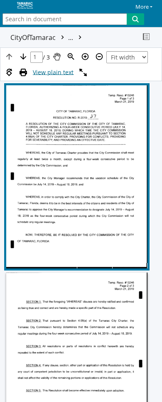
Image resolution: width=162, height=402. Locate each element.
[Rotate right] (9, 72)
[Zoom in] (85, 57)
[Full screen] (83, 72)
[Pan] (57, 57)
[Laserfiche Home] (35, 5)
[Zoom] (71, 57)
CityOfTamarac (42, 37)
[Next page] (23, 57)
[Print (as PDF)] (23, 72)
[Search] (135, 19)
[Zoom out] (99, 57)
